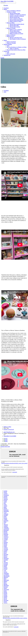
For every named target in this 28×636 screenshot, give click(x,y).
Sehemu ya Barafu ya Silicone (17, 16)
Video (8, 45)
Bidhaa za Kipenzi (11, 35)
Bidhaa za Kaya (10, 36)
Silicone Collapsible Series (16, 37)
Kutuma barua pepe (5, 446)
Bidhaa (5, 9)
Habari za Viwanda (11, 43)
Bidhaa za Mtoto (10, 22)
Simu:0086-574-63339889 (10, 436)
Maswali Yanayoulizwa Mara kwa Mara (16, 49)
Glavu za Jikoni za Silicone (16, 18)
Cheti (8, 52)
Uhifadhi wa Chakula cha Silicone (18, 14)
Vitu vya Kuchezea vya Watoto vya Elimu (16, 47)
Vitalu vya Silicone (14, 48)
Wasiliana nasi (7, 55)
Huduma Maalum (8, 44)
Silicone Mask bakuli (14, 31)
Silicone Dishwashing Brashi (16, 20)
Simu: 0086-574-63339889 (7, 1)
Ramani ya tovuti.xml (9, 429)
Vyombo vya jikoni (11, 12)
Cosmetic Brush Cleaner (15, 32)
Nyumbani (6, 8)
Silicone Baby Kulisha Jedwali (17, 24)
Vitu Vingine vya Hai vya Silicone (18, 39)
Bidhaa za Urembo (11, 28)
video (5, 91)
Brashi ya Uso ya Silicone (16, 29)
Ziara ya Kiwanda (11, 53)
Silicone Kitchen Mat (15, 17)
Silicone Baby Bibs (14, 25)
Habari (5, 40)
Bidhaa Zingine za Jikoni (15, 21)
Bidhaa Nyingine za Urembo (16, 33)
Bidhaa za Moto (7, 426)
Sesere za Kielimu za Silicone (14, 10)
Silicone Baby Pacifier (15, 26)
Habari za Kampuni (11, 41)
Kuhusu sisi (6, 51)
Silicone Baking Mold (15, 13)
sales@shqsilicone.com (9, 432)
